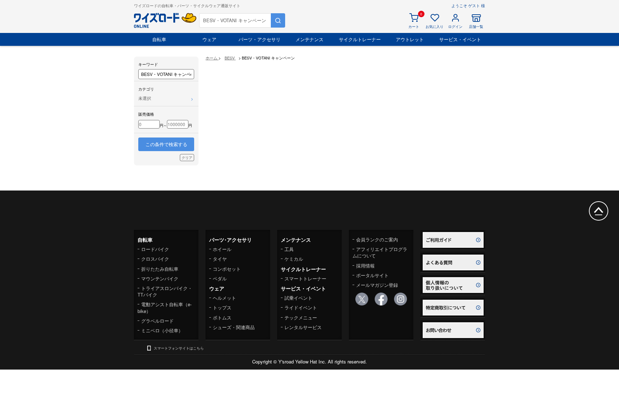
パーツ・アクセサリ (259, 39)
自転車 (159, 39)
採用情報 (365, 265)
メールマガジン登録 (377, 284)
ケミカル (293, 258)
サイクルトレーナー (360, 39)
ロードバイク (155, 249)
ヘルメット (224, 297)
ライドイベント (300, 307)
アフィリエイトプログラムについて (379, 252)
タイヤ (220, 258)
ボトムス (222, 317)
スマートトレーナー (305, 278)
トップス (222, 307)
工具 (289, 249)
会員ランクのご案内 (377, 239)
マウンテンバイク (159, 278)
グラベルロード (157, 320)
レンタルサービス (303, 327)
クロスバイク (155, 258)
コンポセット (227, 268)
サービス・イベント (460, 39)
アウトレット (410, 39)
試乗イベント (298, 297)
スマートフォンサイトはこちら (179, 348)
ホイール (222, 249)
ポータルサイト (372, 275)
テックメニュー (300, 317)
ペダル (220, 278)
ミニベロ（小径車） (162, 330)
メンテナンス (309, 39)
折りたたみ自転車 (159, 268)
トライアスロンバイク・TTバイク (165, 291)
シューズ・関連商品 (234, 327)
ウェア (209, 39)
